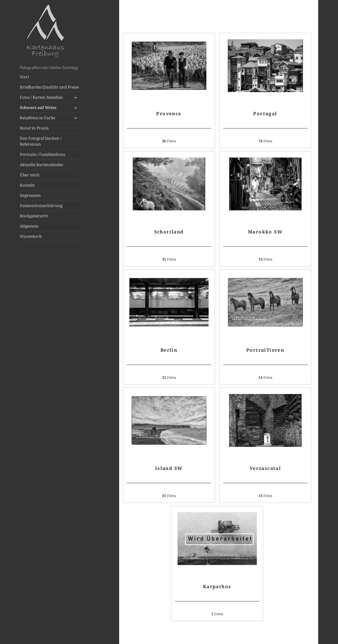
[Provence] (169, 65)
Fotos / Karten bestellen (41, 97)
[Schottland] (169, 184)
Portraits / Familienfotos (42, 154)
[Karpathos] (217, 538)
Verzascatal (265, 468)
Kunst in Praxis (34, 128)
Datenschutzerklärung (41, 205)
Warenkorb (31, 236)
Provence (168, 114)
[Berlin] (169, 302)
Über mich (30, 175)
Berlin (168, 350)
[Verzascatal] (265, 420)
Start (24, 77)
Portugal (265, 114)
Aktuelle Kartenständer (41, 164)
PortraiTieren (265, 350)
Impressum (30, 195)
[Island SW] (169, 420)
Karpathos (217, 587)
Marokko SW (265, 232)
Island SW (169, 468)
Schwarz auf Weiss (38, 107)
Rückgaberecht (34, 216)
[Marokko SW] (265, 184)
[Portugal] (265, 65)
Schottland (169, 232)
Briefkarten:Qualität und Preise (49, 87)
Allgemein (29, 226)
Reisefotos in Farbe (37, 118)
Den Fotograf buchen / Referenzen (40, 141)
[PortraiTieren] (265, 302)
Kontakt (27, 185)
